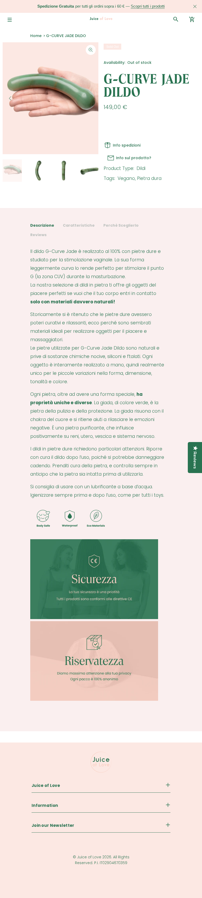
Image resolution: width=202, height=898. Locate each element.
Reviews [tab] (38, 234)
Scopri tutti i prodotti (148, 6)
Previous (10, 98)
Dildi (141, 168)
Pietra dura (149, 178)
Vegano (126, 178)
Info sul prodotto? (133, 157)
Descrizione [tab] (42, 225)
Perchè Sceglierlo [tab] (121, 225)
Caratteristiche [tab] (79, 225)
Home (36, 35)
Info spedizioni (126, 145)
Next (91, 98)
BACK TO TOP (101, 885)
